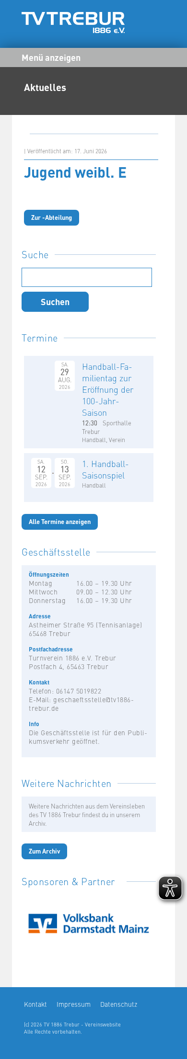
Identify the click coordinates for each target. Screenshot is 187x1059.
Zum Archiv (44, 850)
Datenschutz (118, 1004)
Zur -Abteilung (51, 217)
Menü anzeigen (51, 57)
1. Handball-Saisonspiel (105, 469)
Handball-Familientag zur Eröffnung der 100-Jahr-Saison (107, 389)
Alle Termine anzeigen (60, 521)
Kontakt (35, 1004)
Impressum (74, 1004)
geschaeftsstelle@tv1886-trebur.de (81, 704)
